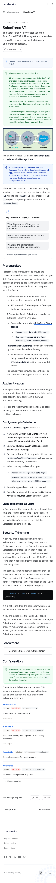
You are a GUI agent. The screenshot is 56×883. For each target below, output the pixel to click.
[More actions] (52, 4)
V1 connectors (22, 23)
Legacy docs (9, 848)
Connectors (8, 23)
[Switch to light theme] (45, 873)
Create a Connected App (15, 427)
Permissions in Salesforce (19, 346)
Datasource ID (9, 704)
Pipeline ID (8, 727)
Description (8, 752)
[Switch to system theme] (40, 873)
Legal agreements (12, 838)
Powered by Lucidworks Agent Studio (21, 255)
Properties (8, 766)
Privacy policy (10, 843)
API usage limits (25, 159)
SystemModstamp (20, 362)
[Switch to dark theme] (50, 873)
